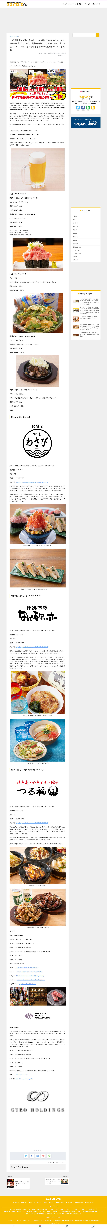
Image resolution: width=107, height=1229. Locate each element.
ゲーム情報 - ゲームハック (64, 1209)
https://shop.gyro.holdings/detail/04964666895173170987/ (32, 823)
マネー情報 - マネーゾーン (51, 1211)
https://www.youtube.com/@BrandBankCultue (29, 971)
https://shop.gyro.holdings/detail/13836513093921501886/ (32, 647)
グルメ (58, 1162)
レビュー (75, 216)
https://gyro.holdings (22, 1074)
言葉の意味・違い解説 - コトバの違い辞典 (87, 1220)
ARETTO (76, 250)
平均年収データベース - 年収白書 (42, 1220)
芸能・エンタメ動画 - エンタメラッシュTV (70, 1213)
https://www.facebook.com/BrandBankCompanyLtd (31, 980)
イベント (63, 1162)
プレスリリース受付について (92, 4)
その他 (75, 256)
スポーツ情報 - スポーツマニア (33, 1211)
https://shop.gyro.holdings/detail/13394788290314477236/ (32, 482)
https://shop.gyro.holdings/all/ (24, 1079)
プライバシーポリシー (36, 1202)
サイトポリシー (49, 1202)
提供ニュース (77, 247)
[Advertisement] (53, 20)
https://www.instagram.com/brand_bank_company (30, 976)
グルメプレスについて (67, 4)
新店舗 (75, 240)
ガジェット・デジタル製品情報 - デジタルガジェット (41, 1213)
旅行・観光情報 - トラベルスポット (70, 1211)
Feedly (88, 110)
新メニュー (76, 237)
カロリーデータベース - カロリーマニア (20, 1220)
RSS (93, 110)
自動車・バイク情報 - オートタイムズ (93, 1211)
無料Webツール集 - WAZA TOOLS (64, 1220)
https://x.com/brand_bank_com (27, 984)
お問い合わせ (78, 4)
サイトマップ (90, 1202)
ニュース (75, 243)
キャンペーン (77, 226)
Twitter (78, 110)
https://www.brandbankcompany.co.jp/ (27, 967)
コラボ (75, 230)
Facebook (83, 110)
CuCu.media (77, 253)
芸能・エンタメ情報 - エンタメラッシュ (43, 1209)
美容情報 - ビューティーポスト (13, 1211)
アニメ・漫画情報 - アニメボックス (20, 1209)
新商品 (75, 233)
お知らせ (75, 260)
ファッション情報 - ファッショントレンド (86, 1209)
